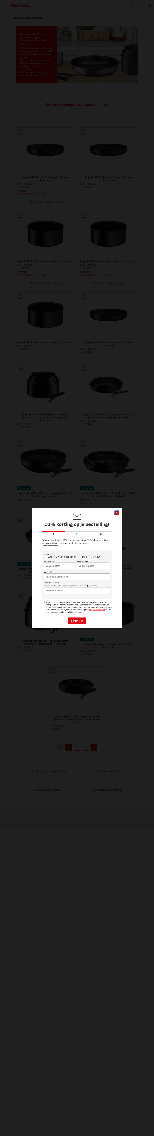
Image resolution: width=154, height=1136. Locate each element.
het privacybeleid (97, 609)
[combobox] (59, 565)
